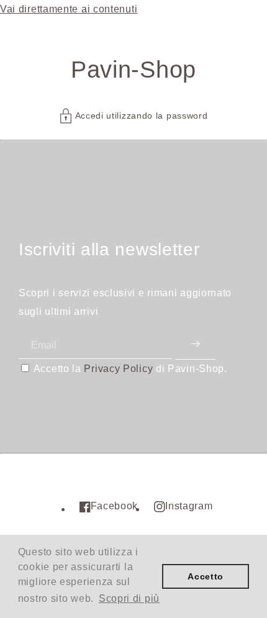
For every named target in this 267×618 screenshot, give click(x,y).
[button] (134, 115)
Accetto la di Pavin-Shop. (130, 368)
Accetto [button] (206, 576)
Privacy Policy (118, 368)
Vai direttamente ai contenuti (68, 9)
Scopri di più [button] (129, 598)
